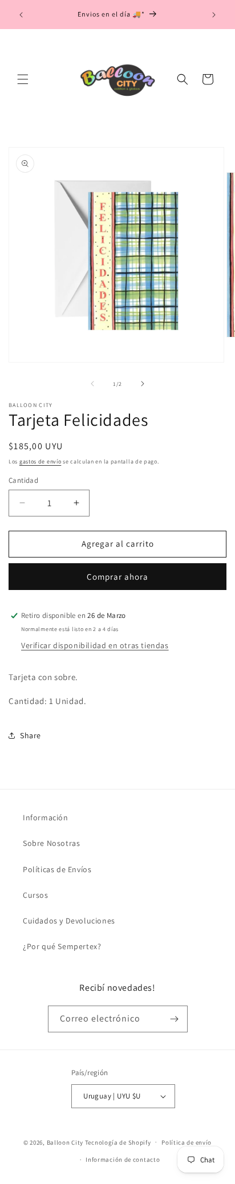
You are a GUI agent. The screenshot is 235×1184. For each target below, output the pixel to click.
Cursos (35, 895)
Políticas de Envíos (57, 869)
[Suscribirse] (174, 1019)
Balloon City (65, 1142)
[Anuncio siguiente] (213, 14)
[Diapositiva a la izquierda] (92, 383)
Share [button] (30, 735)
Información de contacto (123, 1159)
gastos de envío (40, 461)
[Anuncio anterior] (21, 14)
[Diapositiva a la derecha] (142, 383)
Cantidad (23, 480)
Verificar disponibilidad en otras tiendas (95, 645)
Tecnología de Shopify (118, 1142)
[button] (22, 79)
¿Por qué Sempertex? (62, 946)
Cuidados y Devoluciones (69, 921)
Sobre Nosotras (51, 843)
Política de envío (186, 1142)
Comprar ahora (117, 576)
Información (45, 817)
